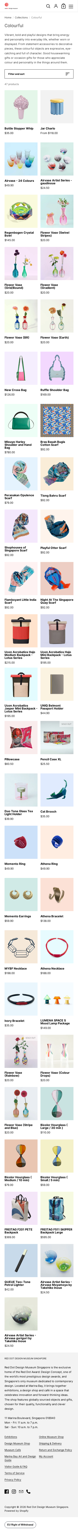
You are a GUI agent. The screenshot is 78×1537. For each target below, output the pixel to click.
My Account (46, 1456)
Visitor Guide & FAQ (16, 1466)
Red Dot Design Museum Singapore (47, 1506)
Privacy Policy (13, 1479)
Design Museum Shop (17, 1443)
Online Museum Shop (51, 1436)
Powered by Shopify (16, 1510)
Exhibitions (11, 1436)
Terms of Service (14, 1473)
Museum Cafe (13, 1449)
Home (8, 17)
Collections (21, 17)
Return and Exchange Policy (55, 1449)
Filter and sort (16, 73)
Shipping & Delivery (50, 1443)
